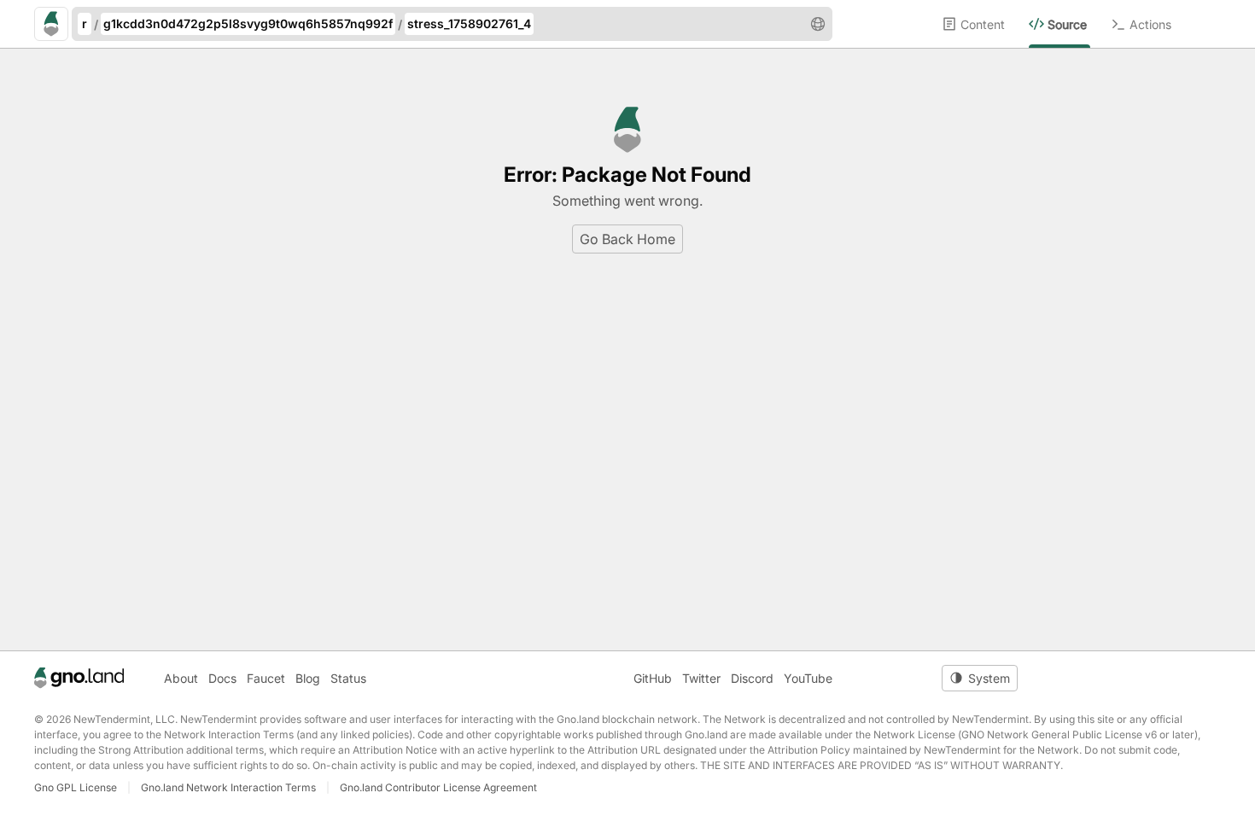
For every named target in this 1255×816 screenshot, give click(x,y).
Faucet (266, 678)
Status (348, 678)
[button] (818, 24)
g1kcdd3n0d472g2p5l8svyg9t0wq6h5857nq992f (248, 23)
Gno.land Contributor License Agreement (438, 787)
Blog (307, 678)
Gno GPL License (75, 787)
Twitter (701, 678)
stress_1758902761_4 (469, 23)
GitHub (652, 678)
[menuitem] (985, 24)
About (181, 678)
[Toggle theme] (980, 678)
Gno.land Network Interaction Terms (228, 787)
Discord (752, 678)
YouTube (808, 678)
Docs (222, 678)
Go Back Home (627, 239)
